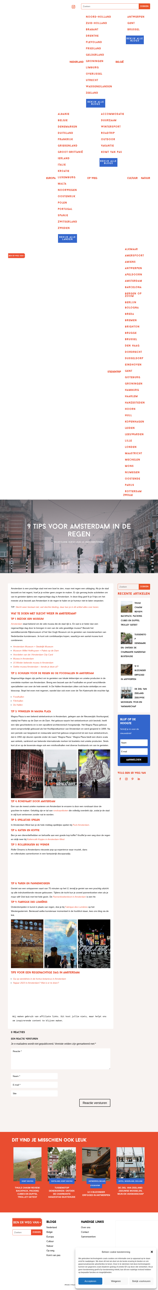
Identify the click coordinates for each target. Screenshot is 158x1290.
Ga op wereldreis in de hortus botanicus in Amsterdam (39, 979)
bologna (132, 308)
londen (131, 447)
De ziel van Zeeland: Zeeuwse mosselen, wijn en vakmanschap (130, 1190)
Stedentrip (114, 372)
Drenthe (92, 36)
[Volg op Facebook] (120, 779)
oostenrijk (66, 196)
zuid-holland (96, 23)
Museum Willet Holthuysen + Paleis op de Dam (36, 650)
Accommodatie (112, 114)
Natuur (145, 178)
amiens (130, 262)
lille (128, 441)
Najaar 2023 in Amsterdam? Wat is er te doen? (36, 983)
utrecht (92, 80)
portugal (65, 209)
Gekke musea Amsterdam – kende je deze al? (35, 666)
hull (128, 415)
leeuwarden (134, 434)
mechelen (132, 460)
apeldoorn (133, 275)
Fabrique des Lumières (76, 907)
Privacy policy (71, 1285)
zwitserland (67, 222)
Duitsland (55, 1181)
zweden (64, 228)
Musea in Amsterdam (23, 658)
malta (62, 184)
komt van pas (111, 152)
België (120, 62)
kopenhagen (134, 422)
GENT (131, 23)
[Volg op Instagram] (73, 6)
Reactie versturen (95, 1103)
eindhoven (133, 365)
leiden (130, 428)
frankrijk (65, 139)
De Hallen (18, 705)
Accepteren (90, 1281)
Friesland (93, 48)
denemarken (67, 127)
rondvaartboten (60, 810)
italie (62, 165)
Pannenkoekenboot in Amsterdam (69, 896)
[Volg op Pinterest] (132, 779)
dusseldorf (134, 358)
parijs (129, 485)
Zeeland (92, 93)
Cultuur (132, 178)
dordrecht (133, 352)
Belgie (49, 1232)
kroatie (63, 171)
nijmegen (132, 472)
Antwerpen (136, 17)
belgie (63, 120)
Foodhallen (18, 697)
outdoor (108, 139)
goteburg (132, 377)
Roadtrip (108, 133)
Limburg (92, 67)
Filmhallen (18, 701)
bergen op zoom (133, 295)
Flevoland (94, 42)
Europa (51, 178)
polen (62, 203)
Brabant (92, 29)
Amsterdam (133, 281)
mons (129, 466)
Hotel (121, 1181)
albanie (63, 114)
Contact (85, 1232)
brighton (132, 327)
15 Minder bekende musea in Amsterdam (33, 662)
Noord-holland (98, 17)
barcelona (133, 287)
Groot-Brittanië (70, 152)
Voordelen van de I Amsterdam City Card (33, 654)
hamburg (132, 390)
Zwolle (128, 495)
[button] (151, 1251)
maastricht (133, 453)
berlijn (130, 302)
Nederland (77, 62)
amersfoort (134, 256)
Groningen (95, 61)
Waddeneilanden (99, 86)
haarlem (131, 396)
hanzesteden (135, 403)
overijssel (94, 74)
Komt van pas (27, 1181)
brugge (131, 333)
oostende (132, 479)
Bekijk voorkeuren (141, 1281)
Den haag (132, 346)
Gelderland (95, 55)
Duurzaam (109, 120)
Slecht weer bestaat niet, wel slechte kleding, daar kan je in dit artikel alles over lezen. (57, 607)
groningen (134, 384)
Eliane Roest (67, 542)
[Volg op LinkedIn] (138, 779)
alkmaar (131, 249)
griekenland (68, 146)
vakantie (107, 146)
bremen (131, 320)
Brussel (133, 29)
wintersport (111, 127)
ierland (64, 158)
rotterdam (133, 491)
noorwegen (67, 190)
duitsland (65, 133)
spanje (63, 215)
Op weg (50, 1250)
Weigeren (116, 1281)
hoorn (130, 409)
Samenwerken (88, 1236)
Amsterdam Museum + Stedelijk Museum (33, 646)
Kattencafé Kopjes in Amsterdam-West (45, 839)
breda (129, 314)
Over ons (85, 1227)
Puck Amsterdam (81, 825)
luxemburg (67, 177)
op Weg (92, 178)
